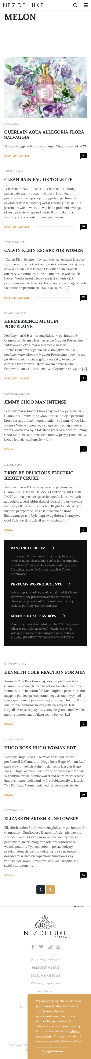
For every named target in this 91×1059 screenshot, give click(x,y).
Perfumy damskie (16, 156)
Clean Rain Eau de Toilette (38, 179)
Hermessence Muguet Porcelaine (31, 323)
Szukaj (75, 5)
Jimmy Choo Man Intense (35, 402)
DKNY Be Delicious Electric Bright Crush (38, 475)
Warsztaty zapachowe (45, 983)
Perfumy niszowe (45, 975)
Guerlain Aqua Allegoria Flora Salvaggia (44, 134)
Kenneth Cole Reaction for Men (44, 672)
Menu (85, 5)
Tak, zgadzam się (52, 1051)
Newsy (8, 449)
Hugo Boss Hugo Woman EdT (40, 748)
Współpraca (45, 991)
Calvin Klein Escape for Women (43, 250)
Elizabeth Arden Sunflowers (41, 818)
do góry (79, 906)
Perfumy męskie (45, 967)
